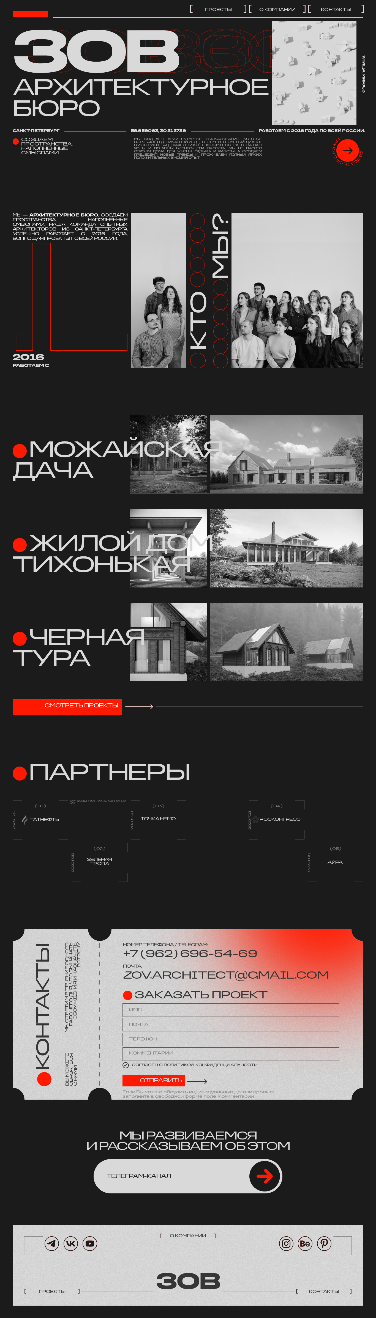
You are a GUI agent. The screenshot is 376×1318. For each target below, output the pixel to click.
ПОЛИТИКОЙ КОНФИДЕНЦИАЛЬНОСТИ (211, 1065)
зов (188, 1283)
